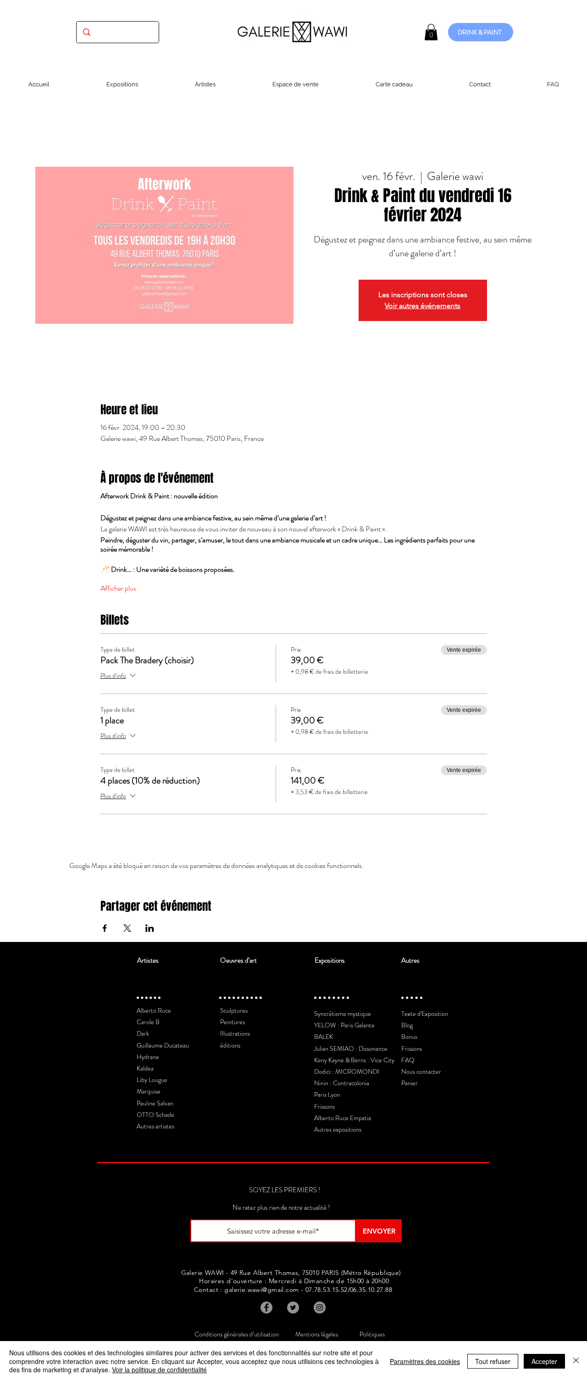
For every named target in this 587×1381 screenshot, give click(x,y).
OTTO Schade (155, 1114)
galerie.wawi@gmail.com (261, 1289)
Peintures (232, 1021)
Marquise (149, 1091)
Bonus (409, 1036)
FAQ (408, 1060)
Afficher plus (118, 588)
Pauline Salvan (155, 1103)
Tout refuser (492, 1361)
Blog (407, 1025)
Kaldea (145, 1068)
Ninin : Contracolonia (341, 1083)
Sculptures (234, 1010)
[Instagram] (320, 1307)
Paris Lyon (327, 1094)
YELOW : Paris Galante (344, 1025)
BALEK (323, 1036)
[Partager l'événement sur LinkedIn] (149, 928)
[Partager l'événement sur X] (127, 928)
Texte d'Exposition (424, 1013)
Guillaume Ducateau (163, 1045)
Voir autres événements (422, 305)
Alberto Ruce (154, 1010)
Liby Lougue (152, 1079)
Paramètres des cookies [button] (425, 1361)
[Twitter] (293, 1307)
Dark (143, 1033)
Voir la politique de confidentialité (159, 1369)
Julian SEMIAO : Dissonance (351, 1048)
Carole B (148, 1021)
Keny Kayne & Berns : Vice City (354, 1060)
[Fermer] (575, 1361)
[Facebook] (266, 1307)
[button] (431, 32)
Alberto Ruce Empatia (342, 1117)
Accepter (544, 1361)
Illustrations (235, 1033)
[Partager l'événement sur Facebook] (104, 928)
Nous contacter (421, 1071)
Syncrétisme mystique (342, 1013)
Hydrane (148, 1056)
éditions (230, 1045)
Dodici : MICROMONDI (346, 1071)
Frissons (324, 1106)
